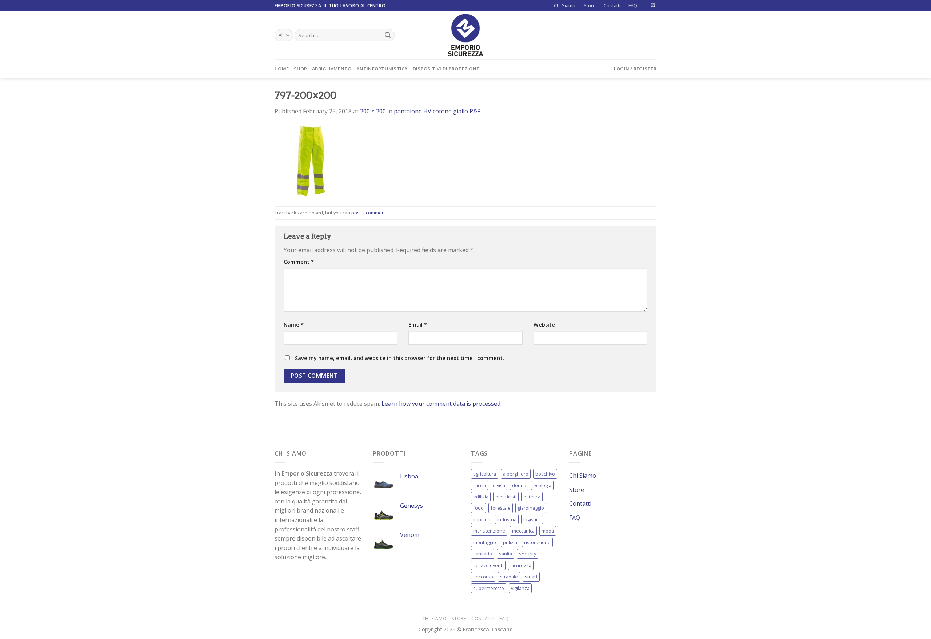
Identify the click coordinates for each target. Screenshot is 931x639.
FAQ (632, 5)
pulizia (510, 542)
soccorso (483, 576)
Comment (299, 261)
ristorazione (537, 542)
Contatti (612, 5)
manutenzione (489, 530)
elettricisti (505, 496)
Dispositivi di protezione (446, 68)
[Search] (387, 35)
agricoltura (484, 473)
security (527, 553)
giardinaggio (531, 508)
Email (417, 324)
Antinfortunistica (381, 68)
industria (506, 519)
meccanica (523, 530)
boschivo (545, 473)
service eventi (488, 565)
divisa (499, 485)
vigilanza (520, 588)
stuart (531, 576)
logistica (532, 519)
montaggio (484, 542)
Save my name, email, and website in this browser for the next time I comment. (399, 358)
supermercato (488, 588)
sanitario (482, 553)
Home (282, 68)
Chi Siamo (564, 5)
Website (544, 324)
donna (519, 485)
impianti (481, 519)
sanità (505, 553)
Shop (300, 68)
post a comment (368, 212)
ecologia (542, 485)
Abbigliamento (331, 68)
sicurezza (520, 565)
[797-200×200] (311, 161)
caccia (479, 485)
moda (548, 530)
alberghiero (515, 473)
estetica (531, 496)
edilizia (480, 496)
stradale (509, 576)
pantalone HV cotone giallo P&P (437, 111)
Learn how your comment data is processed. (441, 404)
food (478, 508)
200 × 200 (373, 111)
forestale (501, 508)
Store (590, 5)
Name (294, 324)
